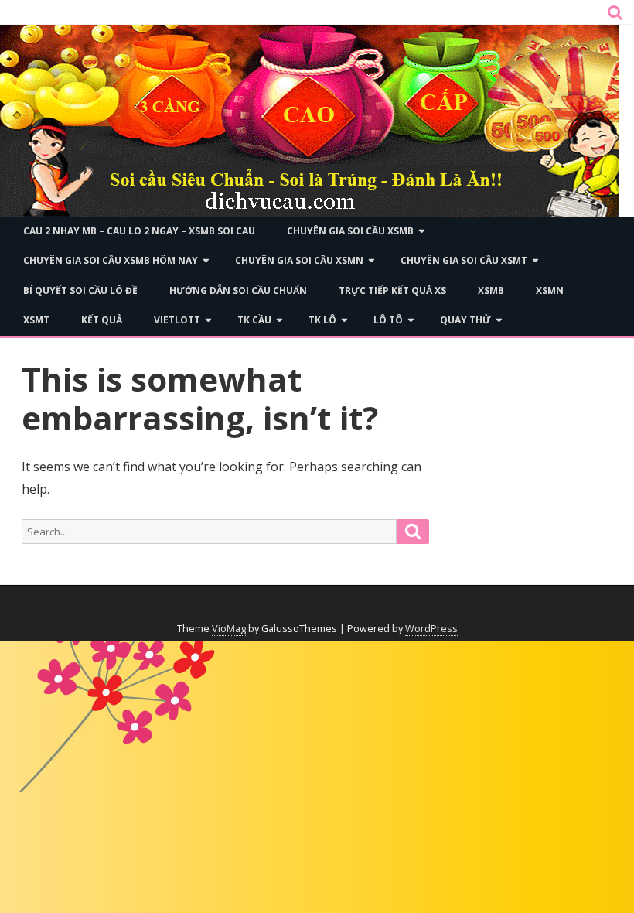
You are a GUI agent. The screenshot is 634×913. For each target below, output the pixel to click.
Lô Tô (388, 320)
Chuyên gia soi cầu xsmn (299, 260)
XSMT (36, 320)
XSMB (491, 290)
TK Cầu (254, 320)
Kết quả (101, 320)
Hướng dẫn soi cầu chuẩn (238, 290)
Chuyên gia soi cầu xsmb (350, 231)
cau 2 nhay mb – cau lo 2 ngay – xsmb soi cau (139, 231)
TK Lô (322, 320)
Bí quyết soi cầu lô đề (80, 290)
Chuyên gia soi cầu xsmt (464, 260)
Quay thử (465, 320)
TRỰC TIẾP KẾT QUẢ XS (392, 290)
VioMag (229, 628)
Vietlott (177, 320)
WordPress (431, 628)
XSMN (550, 290)
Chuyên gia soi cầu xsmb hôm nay (110, 260)
